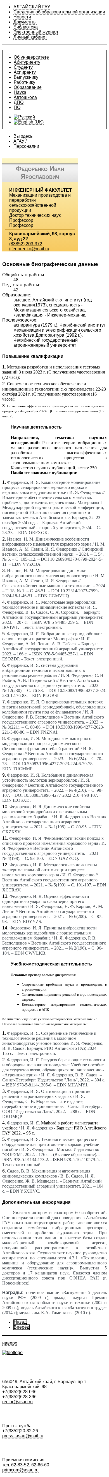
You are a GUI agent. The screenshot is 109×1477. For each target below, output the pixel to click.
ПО (17, 107)
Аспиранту (25, 72)
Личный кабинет (30, 37)
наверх (9, 1343)
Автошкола (25, 97)
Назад (20, 1322)
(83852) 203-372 (25, 243)
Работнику (24, 82)
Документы (25, 22)
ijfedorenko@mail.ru (29, 248)
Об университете (31, 57)
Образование (28, 87)
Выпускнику (26, 77)
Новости (22, 17)
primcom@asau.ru (20, 1470)
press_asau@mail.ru (22, 1435)
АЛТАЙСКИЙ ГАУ (31, 6)
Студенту (23, 67)
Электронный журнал (35, 32)
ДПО (18, 102)
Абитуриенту (27, 62)
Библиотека (25, 27)
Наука (20, 92)
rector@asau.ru (17, 1401)
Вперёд (21, 1327)
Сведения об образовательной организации (59, 11)
